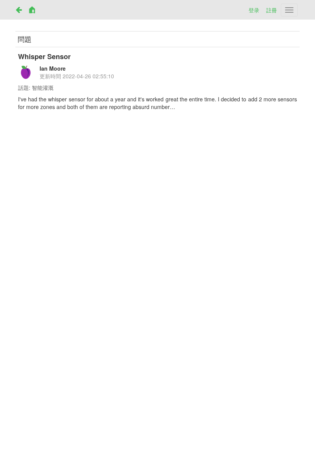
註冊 (271, 10)
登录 (254, 10)
